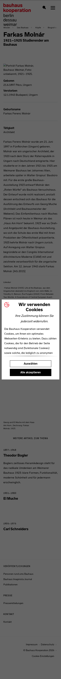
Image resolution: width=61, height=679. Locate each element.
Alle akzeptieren (30, 372)
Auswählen (30, 363)
